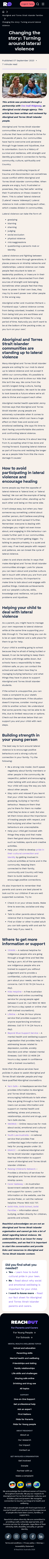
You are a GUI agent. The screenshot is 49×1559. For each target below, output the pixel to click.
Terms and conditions (13, 1543)
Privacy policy (29, 1543)
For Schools (23, 1337)
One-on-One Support (24, 1399)
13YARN (11, 950)
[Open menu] (43, 4)
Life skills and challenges (24, 1373)
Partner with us (24, 1471)
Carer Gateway (15, 1184)
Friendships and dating (24, 1363)
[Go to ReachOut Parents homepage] (7, 4)
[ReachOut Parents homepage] (3, 12)
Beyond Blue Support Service (23, 1033)
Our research (24, 1440)
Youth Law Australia (18, 1135)
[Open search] (37, 4)
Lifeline (11, 1014)
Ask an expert (24, 1409)
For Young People (23, 1332)
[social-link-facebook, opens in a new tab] (32, 1536)
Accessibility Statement (24, 1546)
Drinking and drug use (24, 1383)
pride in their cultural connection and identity (26, 853)
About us (24, 1435)
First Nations (24, 1414)
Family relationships (24, 1368)
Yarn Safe (13, 1086)
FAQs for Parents (24, 1419)
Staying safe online (24, 1378)
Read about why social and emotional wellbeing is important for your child (25, 1284)
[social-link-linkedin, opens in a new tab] (40, 1536)
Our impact (24, 1445)
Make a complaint (24, 1476)
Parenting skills (25, 1353)
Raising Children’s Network (22, 1169)
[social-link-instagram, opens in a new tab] (16, 1536)
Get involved (24, 1460)
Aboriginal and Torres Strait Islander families (22, 15)
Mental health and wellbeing (24, 1358)
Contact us (24, 1450)
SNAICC (12, 1150)
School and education (24, 1348)
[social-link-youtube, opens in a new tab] (24, 1536)
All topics (24, 1388)
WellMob (12, 1124)
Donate (24, 1466)
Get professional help (25, 1404)
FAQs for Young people (24, 1424)
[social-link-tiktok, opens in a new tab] (8, 1536)
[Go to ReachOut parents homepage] (24, 1322)
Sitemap (39, 1543)
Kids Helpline (15, 991)
